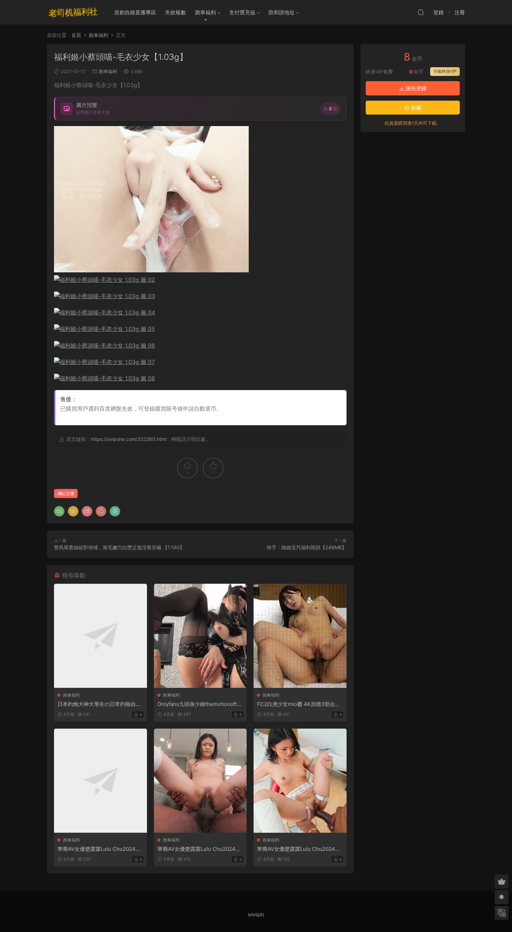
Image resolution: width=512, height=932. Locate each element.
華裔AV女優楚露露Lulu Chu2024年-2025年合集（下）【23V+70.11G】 (300, 849)
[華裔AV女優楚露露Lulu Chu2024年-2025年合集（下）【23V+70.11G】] (300, 781)
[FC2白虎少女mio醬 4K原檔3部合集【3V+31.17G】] (300, 636)
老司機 (73, 12)
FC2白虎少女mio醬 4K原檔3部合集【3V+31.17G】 (298, 704)
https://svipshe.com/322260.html (128, 439)
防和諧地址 (282, 12)
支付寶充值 (242, 12)
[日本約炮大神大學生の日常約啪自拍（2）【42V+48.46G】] (100, 636)
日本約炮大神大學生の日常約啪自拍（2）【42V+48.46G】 (99, 704)
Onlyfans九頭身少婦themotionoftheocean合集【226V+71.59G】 (200, 704)
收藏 (415, 107)
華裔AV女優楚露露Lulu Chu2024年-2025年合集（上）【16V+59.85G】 (100, 849)
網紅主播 (65, 493)
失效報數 (175, 12)
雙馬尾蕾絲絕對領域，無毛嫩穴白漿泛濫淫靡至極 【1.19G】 (119, 547)
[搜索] (420, 12)
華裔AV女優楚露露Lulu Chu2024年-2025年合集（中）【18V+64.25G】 (200, 849)
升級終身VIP (445, 71)
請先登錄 (415, 88)
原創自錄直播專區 (135, 12)
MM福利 (256, 914)
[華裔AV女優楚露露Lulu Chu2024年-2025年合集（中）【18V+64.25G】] (200, 781)
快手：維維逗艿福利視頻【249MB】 (307, 547)
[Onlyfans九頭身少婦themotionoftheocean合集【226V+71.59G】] (200, 636)
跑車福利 (205, 12)
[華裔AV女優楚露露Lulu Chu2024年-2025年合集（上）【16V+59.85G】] (100, 781)
